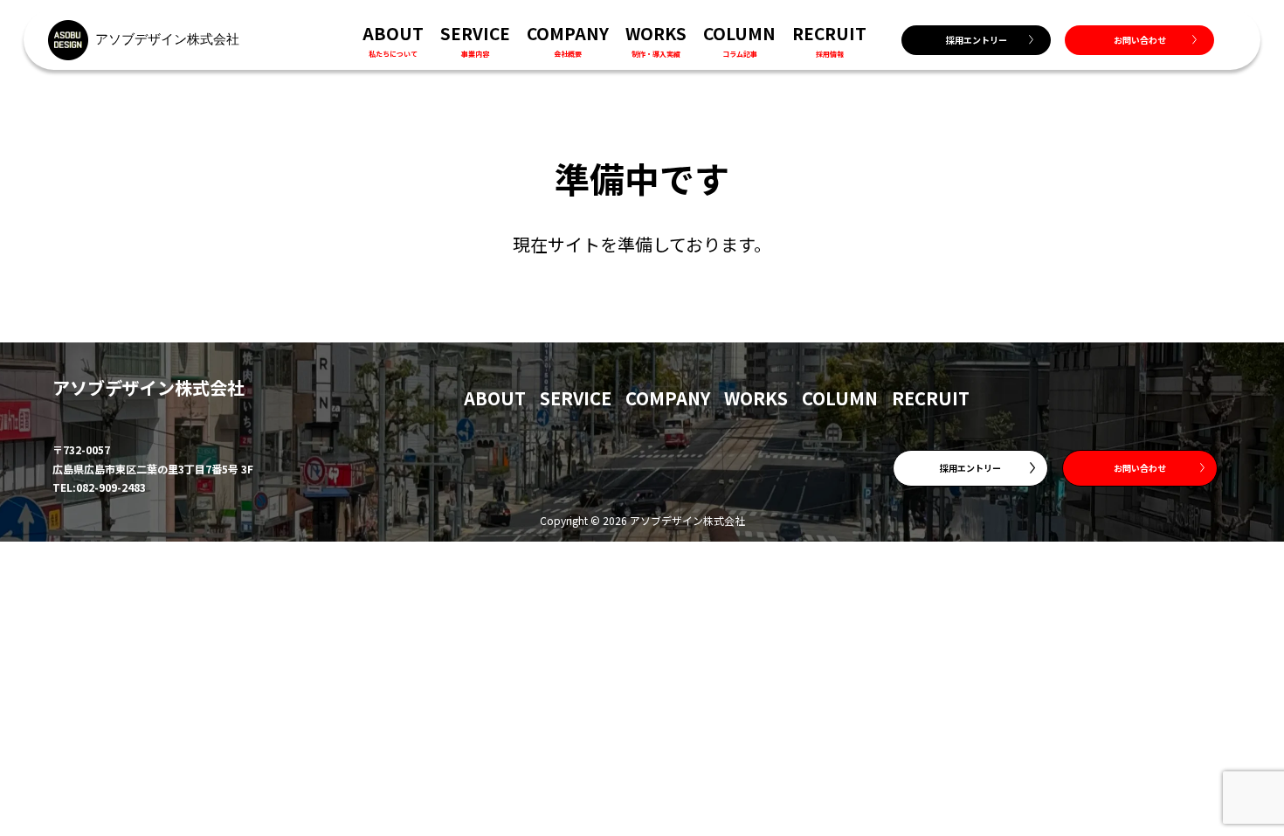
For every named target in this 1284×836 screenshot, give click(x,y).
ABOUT (495, 398)
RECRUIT (931, 398)
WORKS (756, 398)
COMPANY (667, 398)
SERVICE (575, 398)
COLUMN (840, 398)
